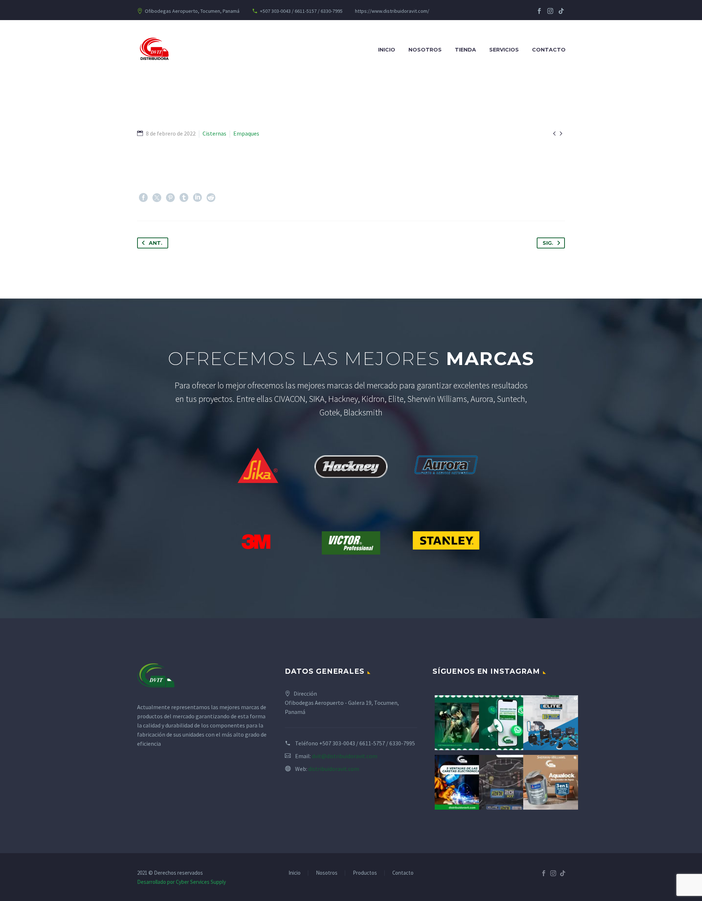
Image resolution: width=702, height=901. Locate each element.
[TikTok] (561, 11)
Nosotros (425, 49)
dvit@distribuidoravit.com (344, 756)
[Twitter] (156, 197)
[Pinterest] (170, 197)
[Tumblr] (184, 197)
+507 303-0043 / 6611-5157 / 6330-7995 (301, 11)
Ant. (155, 243)
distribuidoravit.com (333, 768)
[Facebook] (539, 11)
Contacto (549, 49)
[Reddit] (211, 197)
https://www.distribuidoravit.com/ (392, 11)
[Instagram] (550, 11)
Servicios (504, 49)
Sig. (548, 243)
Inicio (386, 49)
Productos (365, 873)
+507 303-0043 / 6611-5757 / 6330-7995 (367, 743)
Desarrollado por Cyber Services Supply (181, 881)
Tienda (465, 49)
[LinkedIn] (197, 197)
